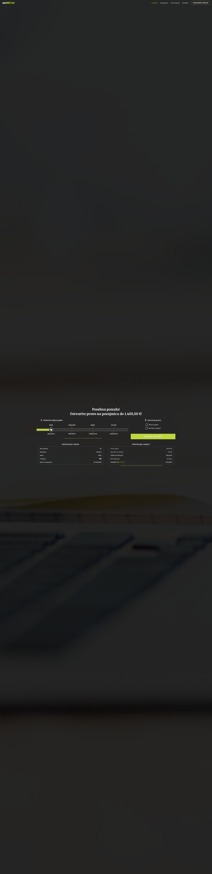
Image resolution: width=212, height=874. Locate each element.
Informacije (175, 3)
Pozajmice (164, 3)
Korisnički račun (200, 3)
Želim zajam (154, 425)
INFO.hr (8, 2)
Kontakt (185, 3)
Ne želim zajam (155, 428)
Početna (154, 3)
